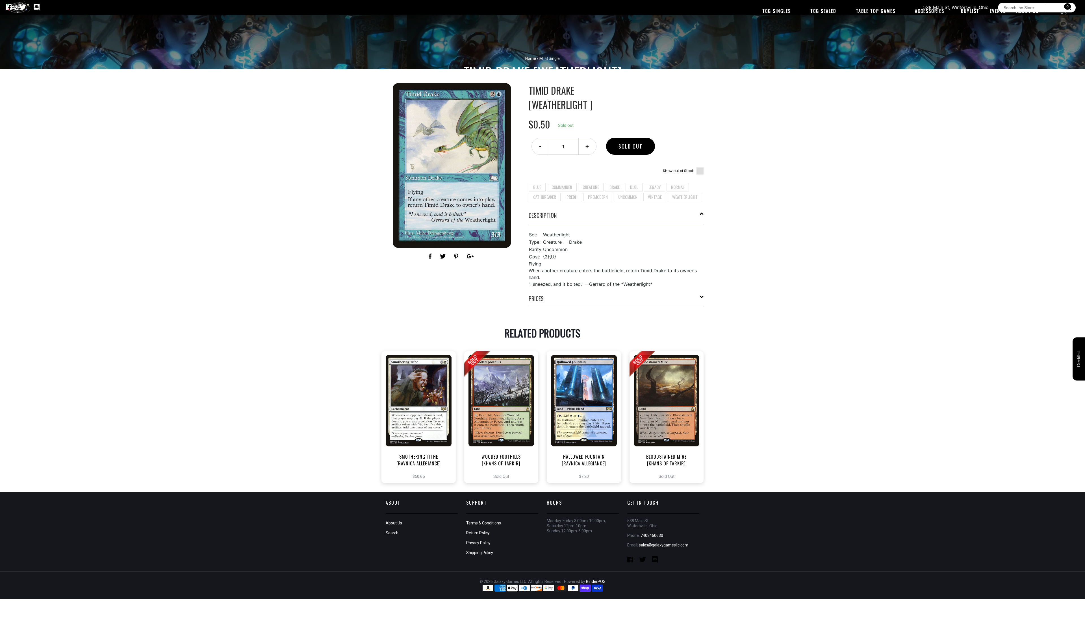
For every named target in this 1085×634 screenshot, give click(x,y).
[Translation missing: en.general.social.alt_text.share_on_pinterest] (457, 256)
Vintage (655, 197)
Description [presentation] (543, 215)
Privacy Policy (478, 543)
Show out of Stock (678, 170)
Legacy (654, 187)
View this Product (421, 423)
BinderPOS (596, 581)
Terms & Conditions (483, 523)
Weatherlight (685, 197)
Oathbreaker (544, 197)
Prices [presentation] (536, 298)
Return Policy (478, 533)
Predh (572, 197)
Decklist (1079, 359)
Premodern (598, 197)
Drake (614, 187)
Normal (677, 187)
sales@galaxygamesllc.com (663, 545)
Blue (537, 187)
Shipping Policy (479, 552)
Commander (562, 187)
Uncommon (627, 197)
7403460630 (652, 535)
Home (530, 58)
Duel (634, 187)
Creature (591, 187)
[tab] (616, 217)
